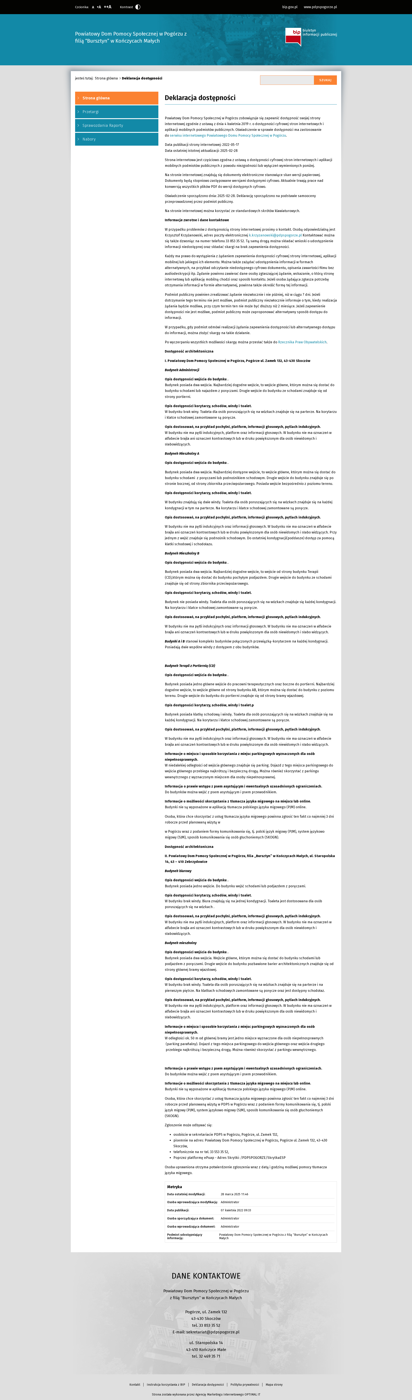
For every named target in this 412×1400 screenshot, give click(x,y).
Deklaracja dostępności (208, 1385)
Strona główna (106, 78)
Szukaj (325, 80)
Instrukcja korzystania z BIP (166, 1385)
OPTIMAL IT (252, 1394)
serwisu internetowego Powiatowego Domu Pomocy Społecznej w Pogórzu (228, 135)
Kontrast (126, 7)
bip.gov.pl (289, 7)
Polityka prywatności (244, 1385)
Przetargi (91, 111)
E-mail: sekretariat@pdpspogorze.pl (206, 1332)
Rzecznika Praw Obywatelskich (302, 342)
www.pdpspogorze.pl (320, 7)
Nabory (89, 139)
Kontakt (134, 1385)
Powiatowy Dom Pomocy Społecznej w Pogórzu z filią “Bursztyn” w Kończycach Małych (131, 37)
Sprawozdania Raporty (103, 125)
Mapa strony (274, 1385)
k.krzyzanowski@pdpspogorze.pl (275, 235)
